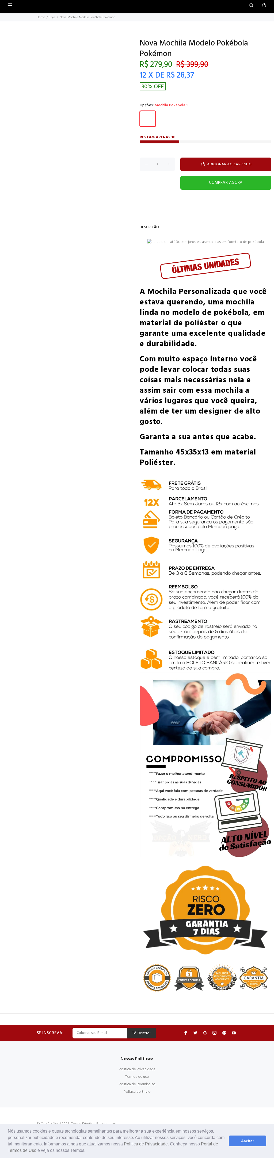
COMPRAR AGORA (226, 182)
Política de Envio (137, 1092)
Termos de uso (137, 1077)
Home (41, 17)
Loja (52, 17)
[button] (87, 1151)
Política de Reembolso (137, 1084)
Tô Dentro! (141, 1033)
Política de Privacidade (146, 1144)
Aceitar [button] (247, 1141)
